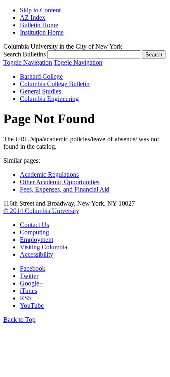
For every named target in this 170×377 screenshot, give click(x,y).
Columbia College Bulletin (55, 83)
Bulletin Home (39, 24)
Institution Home (42, 32)
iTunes (28, 290)
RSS (26, 298)
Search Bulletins (24, 54)
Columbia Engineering (49, 98)
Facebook (32, 268)
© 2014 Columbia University (41, 210)
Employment (36, 239)
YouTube (32, 305)
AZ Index (32, 17)
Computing (34, 232)
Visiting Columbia (43, 247)
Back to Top (19, 319)
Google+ (31, 283)
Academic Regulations (49, 174)
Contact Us (34, 224)
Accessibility (36, 254)
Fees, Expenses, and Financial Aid (64, 189)
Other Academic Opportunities (59, 181)
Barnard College (41, 76)
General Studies (40, 91)
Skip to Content (40, 10)
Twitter (29, 275)
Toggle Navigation (27, 62)
